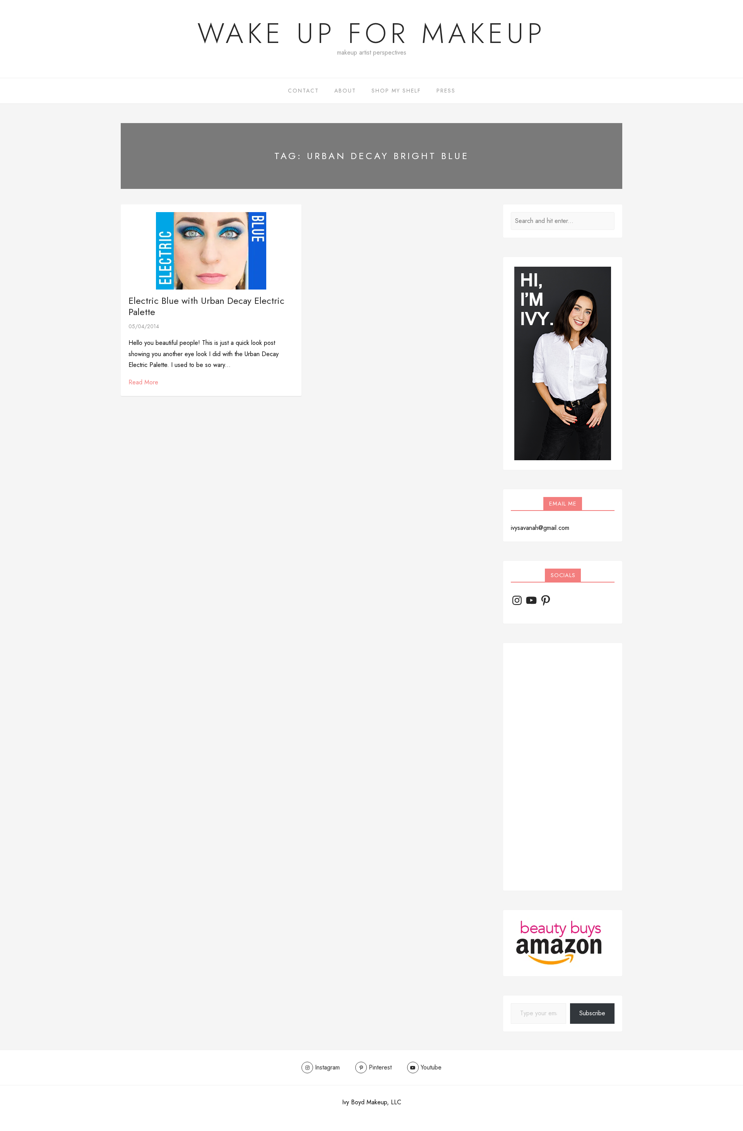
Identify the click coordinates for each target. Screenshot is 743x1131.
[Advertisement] (563, 767)
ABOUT (345, 90)
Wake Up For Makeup (371, 33)
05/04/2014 (143, 326)
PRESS (446, 90)
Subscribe (592, 1013)
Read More (143, 382)
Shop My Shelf (396, 90)
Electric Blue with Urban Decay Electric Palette (206, 306)
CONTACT (303, 90)
